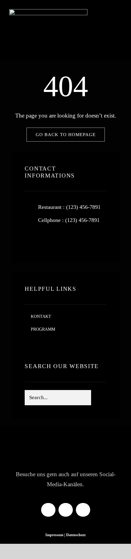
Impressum (54, 535)
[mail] (83, 510)
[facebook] (32, 240)
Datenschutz (76, 535)
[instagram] (66, 240)
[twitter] (49, 240)
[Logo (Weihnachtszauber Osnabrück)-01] (48, 12)
